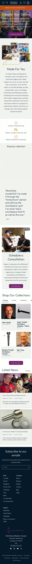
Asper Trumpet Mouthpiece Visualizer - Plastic (23, 324)
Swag (17, 493)
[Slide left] (26, 182)
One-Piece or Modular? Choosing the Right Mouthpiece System (15, 431)
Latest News (10, 370)
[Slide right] (30, 182)
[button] (3, 2)
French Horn (7, 487)
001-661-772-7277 (16, 545)
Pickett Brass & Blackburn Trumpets (14, 555)
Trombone (23, 300)
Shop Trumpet (16, 363)
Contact (18, 487)
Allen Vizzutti (6, 322)
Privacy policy (27, 555)
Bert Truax (20, 350)
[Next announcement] (29, 8)
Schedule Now (16, 286)
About (18, 478)
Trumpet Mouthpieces (16, 176)
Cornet (14, 300)
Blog (17, 490)
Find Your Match (16, 34)
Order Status (7, 513)
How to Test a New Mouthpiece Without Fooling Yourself (14, 395)
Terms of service (16, 560)
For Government (8, 501)
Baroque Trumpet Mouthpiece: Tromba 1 (8, 352)
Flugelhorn (6, 484)
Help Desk (6, 510)
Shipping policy (15, 558)
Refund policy (8, 558)
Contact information (24, 558)
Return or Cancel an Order (9, 520)
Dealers (18, 484)
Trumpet (5, 300)
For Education (7, 498)
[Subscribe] (28, 467)
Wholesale (6, 516)
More (4, 495)
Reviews (18, 481)
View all (28, 370)
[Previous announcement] (3, 8)
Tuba (4, 493)
